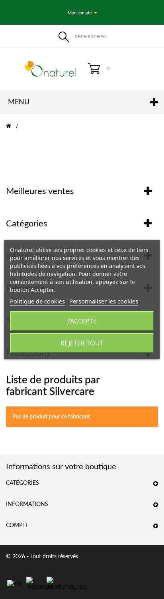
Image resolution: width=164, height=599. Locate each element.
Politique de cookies (37, 301)
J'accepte (82, 321)
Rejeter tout (82, 343)
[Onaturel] (41, 69)
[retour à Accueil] (13, 126)
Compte (17, 525)
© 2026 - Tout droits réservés (42, 556)
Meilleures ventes (40, 191)
